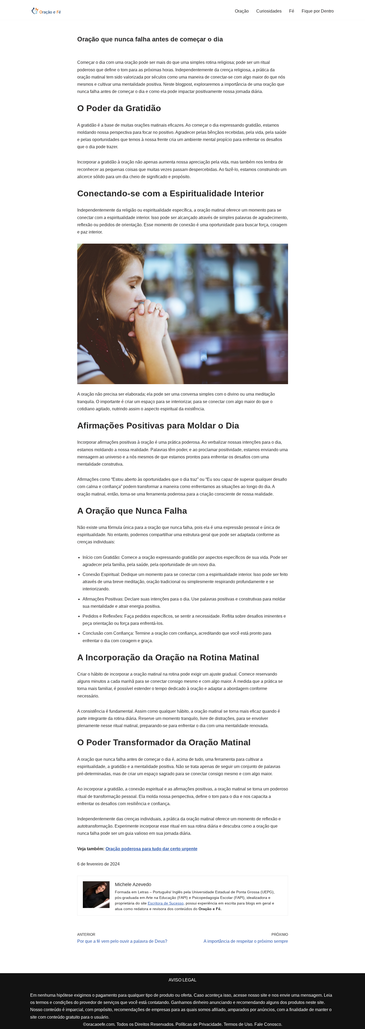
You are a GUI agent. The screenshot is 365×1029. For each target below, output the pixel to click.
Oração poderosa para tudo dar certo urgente (151, 849)
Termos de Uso (238, 1024)
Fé (291, 11)
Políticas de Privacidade (199, 1024)
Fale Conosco (267, 1024)
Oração (242, 11)
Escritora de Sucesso (166, 903)
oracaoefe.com (100, 1024)
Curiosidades (269, 11)
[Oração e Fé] (46, 11)
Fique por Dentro (318, 11)
